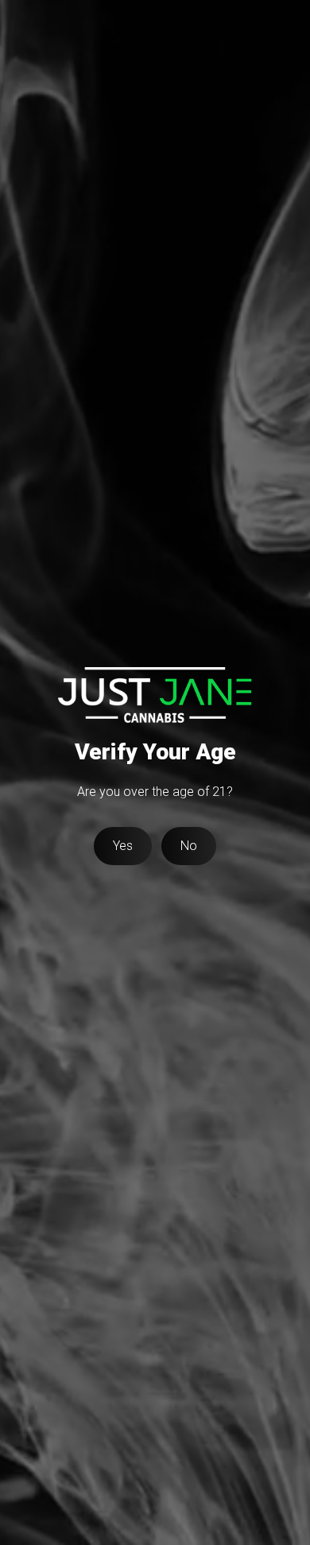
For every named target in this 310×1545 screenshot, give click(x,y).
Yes (123, 845)
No (188, 845)
